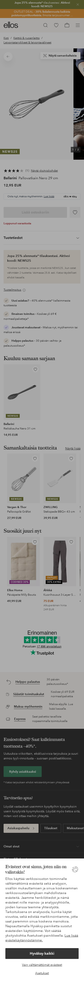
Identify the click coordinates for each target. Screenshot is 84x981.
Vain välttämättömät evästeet (42, 965)
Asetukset (42, 973)
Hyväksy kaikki (42, 953)
